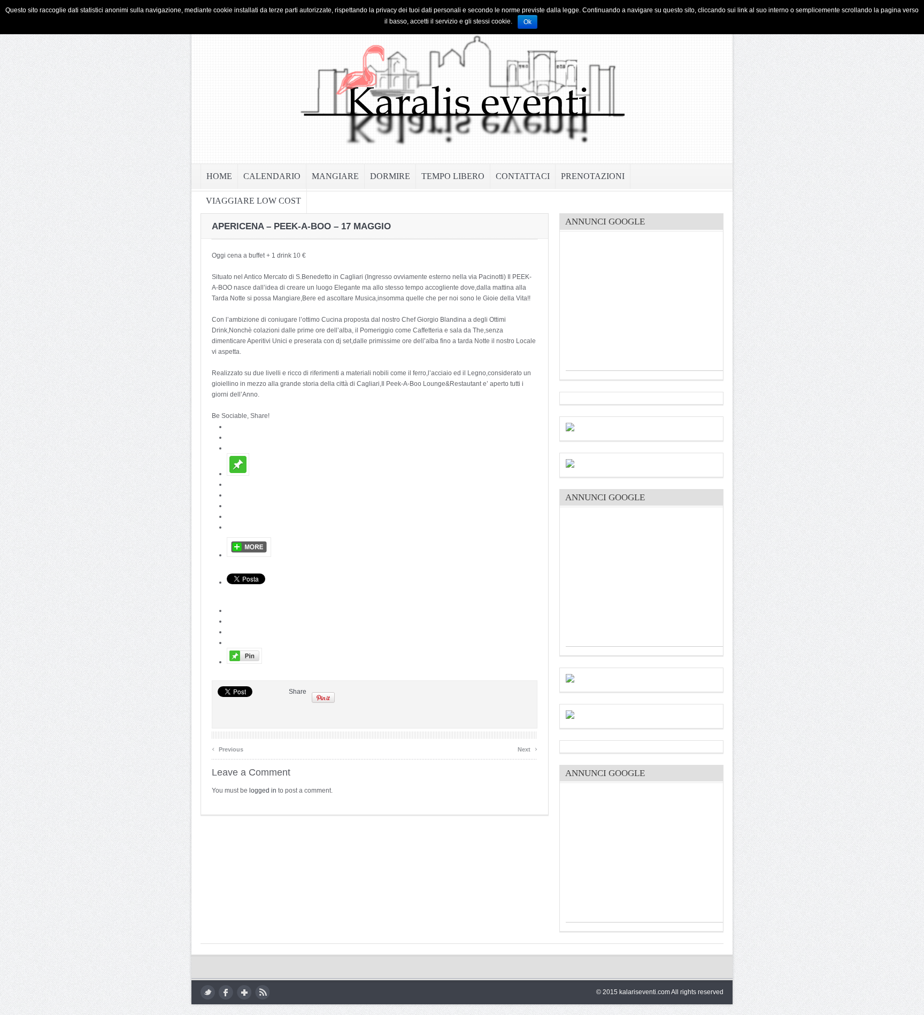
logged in (262, 790)
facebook (226, 992)
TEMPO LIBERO (452, 176)
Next (527, 748)
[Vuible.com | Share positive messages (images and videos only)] (238, 473)
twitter (208, 992)
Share (297, 691)
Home (219, 176)
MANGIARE (335, 176)
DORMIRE (390, 176)
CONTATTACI (523, 176)
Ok (527, 22)
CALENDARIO (272, 176)
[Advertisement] (646, 303)
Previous (227, 748)
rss (262, 992)
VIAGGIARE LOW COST (253, 200)
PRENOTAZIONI (593, 176)
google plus (244, 992)
